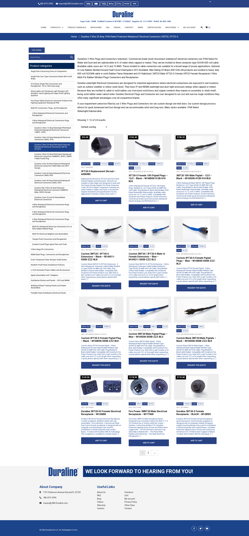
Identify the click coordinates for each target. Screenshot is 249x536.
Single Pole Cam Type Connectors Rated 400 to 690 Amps (51, 78)
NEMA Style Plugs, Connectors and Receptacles (50, 255)
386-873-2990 (46, 3)
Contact (129, 27)
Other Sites (129, 505)
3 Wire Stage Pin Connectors (42, 249)
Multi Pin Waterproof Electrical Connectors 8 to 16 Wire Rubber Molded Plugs (52, 228)
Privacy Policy (130, 502)
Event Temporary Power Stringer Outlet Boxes (49, 260)
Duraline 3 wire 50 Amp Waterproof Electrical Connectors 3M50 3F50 (52, 174)
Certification (154, 27)
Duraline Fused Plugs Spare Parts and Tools (49, 244)
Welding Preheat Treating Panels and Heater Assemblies (48, 287)
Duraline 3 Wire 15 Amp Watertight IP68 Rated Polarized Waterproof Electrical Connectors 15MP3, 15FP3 (52, 130)
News (140, 27)
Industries (170, 27)
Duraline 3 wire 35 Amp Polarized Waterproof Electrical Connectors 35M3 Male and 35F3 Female (52, 166)
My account (189, 27)
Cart (126, 495)
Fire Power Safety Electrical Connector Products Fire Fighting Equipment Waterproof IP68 (51, 102)
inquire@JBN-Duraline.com (70, 3)
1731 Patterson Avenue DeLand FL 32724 (62, 492)
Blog (99, 499)
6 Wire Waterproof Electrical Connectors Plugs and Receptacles (50, 220)
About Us (101, 492)
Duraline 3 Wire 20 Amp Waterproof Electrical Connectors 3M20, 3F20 (52, 138)
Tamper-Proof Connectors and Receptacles (49, 239)
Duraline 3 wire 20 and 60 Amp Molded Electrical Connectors (49, 198)
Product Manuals (77, 27)
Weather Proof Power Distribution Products (48, 265)
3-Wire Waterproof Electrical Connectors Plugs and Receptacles (50, 122)
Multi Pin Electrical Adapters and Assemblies (50, 234)
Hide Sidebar (37, 50)
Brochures (96, 27)
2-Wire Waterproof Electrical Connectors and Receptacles (50, 114)
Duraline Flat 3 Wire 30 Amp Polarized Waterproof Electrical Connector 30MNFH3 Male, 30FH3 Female (51, 190)
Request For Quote (101, 286)
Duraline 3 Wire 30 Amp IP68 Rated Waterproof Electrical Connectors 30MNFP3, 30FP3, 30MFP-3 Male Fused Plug (53, 156)
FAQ (99, 495)
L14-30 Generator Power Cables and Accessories (50, 270)
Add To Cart (101, 201)
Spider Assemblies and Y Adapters (44, 275)
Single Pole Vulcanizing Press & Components (49, 71)
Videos (117, 27)
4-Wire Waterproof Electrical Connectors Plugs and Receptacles (50, 206)
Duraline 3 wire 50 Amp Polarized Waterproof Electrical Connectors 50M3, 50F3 (52, 182)
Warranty (101, 505)
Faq (107, 27)
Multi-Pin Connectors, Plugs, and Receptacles (49, 108)
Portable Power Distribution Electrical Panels (48, 293)
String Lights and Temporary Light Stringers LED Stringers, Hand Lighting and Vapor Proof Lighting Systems (50, 93)
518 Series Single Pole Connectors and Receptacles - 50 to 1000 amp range (46, 85)
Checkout (128, 492)
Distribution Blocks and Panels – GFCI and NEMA (50, 280)
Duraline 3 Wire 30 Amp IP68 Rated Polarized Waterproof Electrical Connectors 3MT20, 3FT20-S (52, 147)
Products (56, 27)
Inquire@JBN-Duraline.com (55, 503)
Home (43, 27)
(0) (209, 27)
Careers (100, 508)
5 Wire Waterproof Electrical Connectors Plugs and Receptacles (50, 213)
